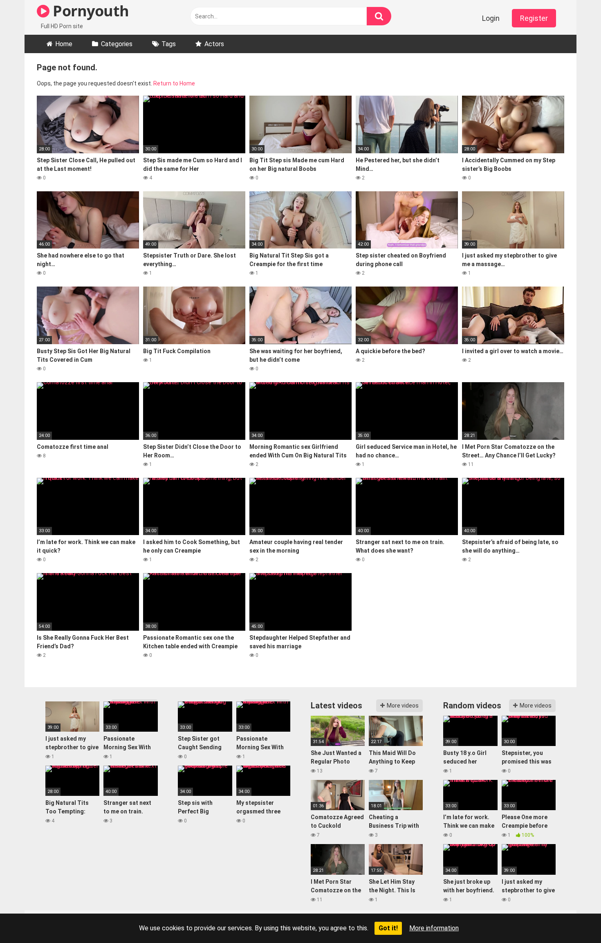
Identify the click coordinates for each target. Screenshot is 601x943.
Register (534, 18)
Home (63, 44)
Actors (214, 44)
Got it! (388, 928)
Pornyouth (89, 11)
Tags (168, 44)
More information (434, 928)
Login (491, 18)
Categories (116, 44)
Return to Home (174, 83)
